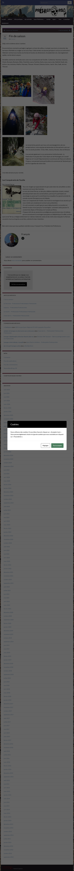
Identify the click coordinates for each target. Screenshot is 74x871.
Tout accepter (57, 445)
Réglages (45, 445)
